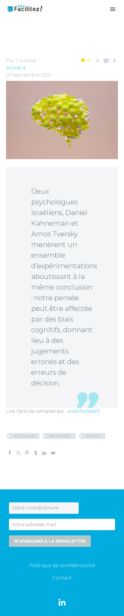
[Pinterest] (27, 452)
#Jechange (24, 436)
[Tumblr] (35, 452)
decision (93, 436)
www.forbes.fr (83, 411)
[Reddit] (53, 452)
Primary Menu (113, 9)
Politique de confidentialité (62, 565)
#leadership (60, 436)
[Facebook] (9, 452)
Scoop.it (16, 68)
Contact (62, 578)
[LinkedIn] (44, 452)
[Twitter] (18, 452)
